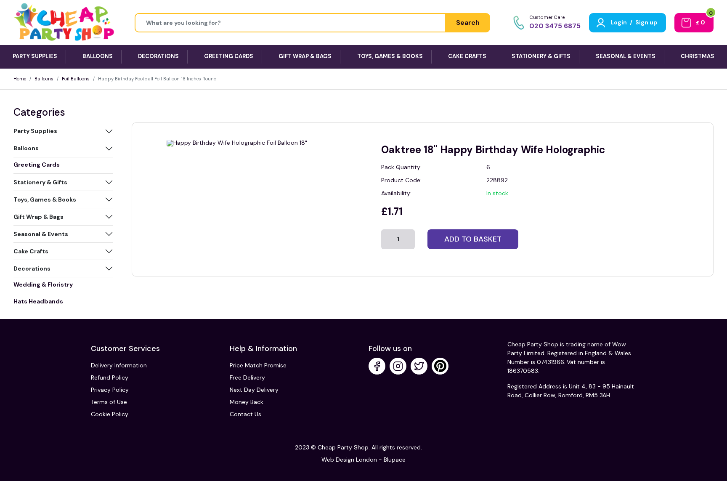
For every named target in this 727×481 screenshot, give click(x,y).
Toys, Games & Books (44, 199)
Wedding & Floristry (43, 284)
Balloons (43, 79)
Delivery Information (119, 365)
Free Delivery (247, 377)
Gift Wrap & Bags (38, 217)
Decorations (31, 268)
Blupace (395, 459)
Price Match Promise (258, 365)
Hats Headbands (38, 301)
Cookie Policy (109, 414)
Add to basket (472, 239)
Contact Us (245, 414)
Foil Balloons (76, 79)
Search (468, 22)
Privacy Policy (110, 389)
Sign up (646, 22)
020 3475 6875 (555, 25)
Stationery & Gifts (40, 182)
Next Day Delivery (254, 389)
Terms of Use (109, 402)
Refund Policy (109, 377)
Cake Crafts (30, 251)
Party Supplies (35, 131)
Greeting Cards (36, 164)
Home (19, 79)
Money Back (246, 402)
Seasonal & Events (40, 234)
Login (618, 22)
